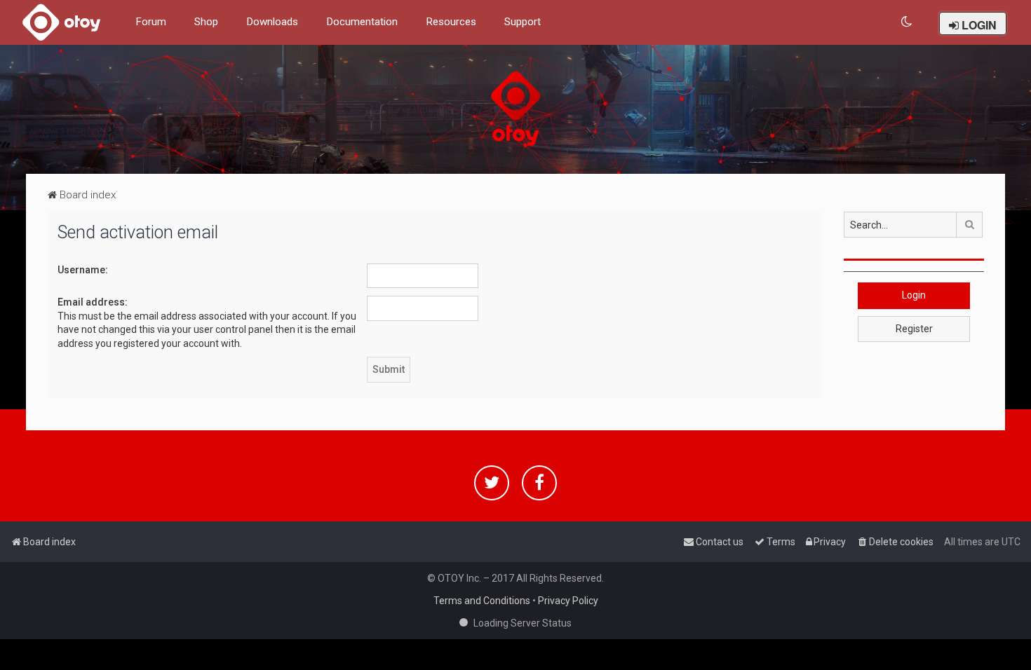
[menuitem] (907, 22)
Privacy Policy (568, 600)
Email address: (93, 302)
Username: (83, 269)
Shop (206, 21)
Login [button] (914, 295)
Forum (150, 21)
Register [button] (914, 328)
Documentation (362, 21)
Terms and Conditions (481, 600)
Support (522, 21)
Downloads (272, 21)
